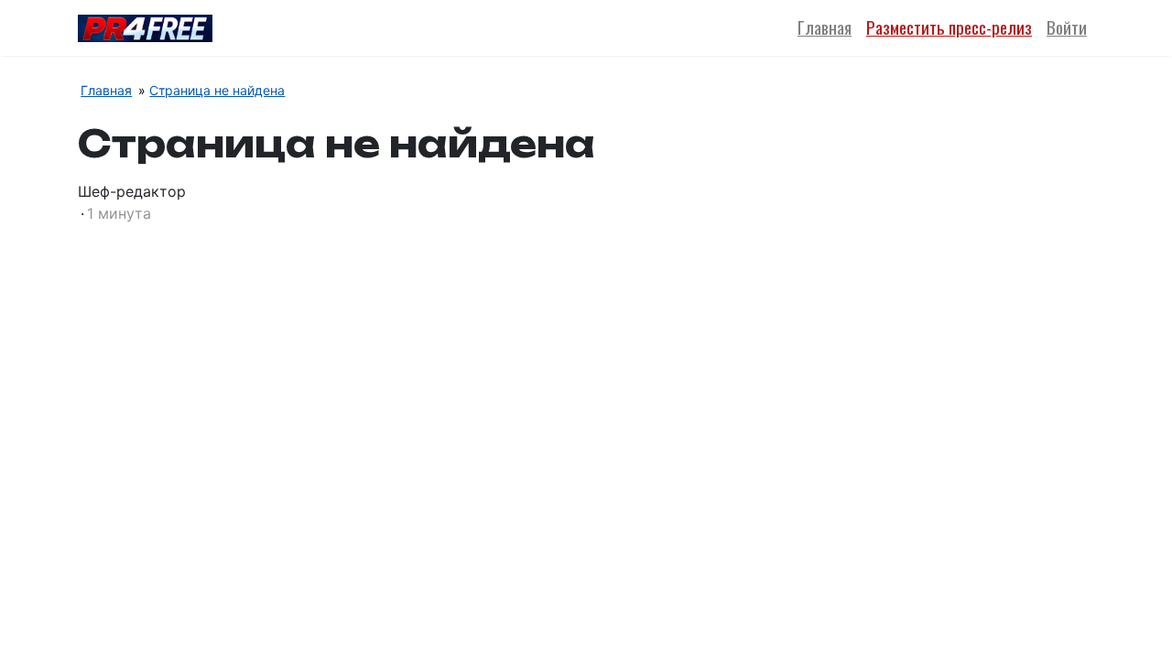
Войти (1067, 27)
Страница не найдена (217, 90)
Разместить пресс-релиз (949, 27)
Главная (825, 27)
